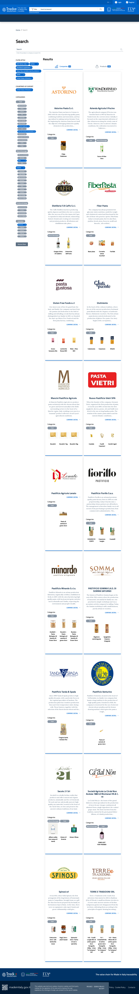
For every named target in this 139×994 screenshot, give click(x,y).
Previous (84, 247)
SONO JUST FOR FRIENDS (101, 843)
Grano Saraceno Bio (53, 350)
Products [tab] (105, 66)
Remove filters (22, 244)
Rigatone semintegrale (96, 638)
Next (120, 247)
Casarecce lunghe (102, 540)
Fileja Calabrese (63, 155)
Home (18, 30)
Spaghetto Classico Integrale (107, 639)
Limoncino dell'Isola (68, 252)
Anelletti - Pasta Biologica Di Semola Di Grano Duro (53, 636)
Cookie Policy (99, 986)
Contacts (131, 987)
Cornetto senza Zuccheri (102, 253)
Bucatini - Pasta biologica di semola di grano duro (63, 636)
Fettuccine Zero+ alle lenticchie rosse (53, 940)
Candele (91, 444)
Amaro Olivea (74, 837)
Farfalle (112, 251)
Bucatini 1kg (63, 444)
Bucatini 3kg (74, 444)
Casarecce (102, 349)
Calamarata (91, 349)
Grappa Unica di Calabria (58, 252)
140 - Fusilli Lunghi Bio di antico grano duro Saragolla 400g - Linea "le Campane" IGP (91, 944)
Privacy (90, 986)
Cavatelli (112, 539)
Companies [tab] (65, 66)
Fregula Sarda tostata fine (63, 738)
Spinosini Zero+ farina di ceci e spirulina (74, 940)
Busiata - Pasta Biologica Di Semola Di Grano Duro (74, 636)
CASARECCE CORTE (91, 540)
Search (19, 49)
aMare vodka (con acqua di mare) (53, 839)
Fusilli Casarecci (102, 445)
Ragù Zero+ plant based (63, 938)
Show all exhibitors (34, 12)
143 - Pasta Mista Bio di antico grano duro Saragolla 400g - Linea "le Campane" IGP (112, 944)
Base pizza (91, 251)
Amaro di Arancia (63, 838)
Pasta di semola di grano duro (63, 523)
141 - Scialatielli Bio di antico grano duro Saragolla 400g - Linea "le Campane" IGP (102, 944)
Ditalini (112, 349)
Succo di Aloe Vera (101, 157)
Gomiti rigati (112, 444)
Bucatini (53, 444)
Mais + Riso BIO (74, 350)
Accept (101, 988)
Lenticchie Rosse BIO (63, 350)
